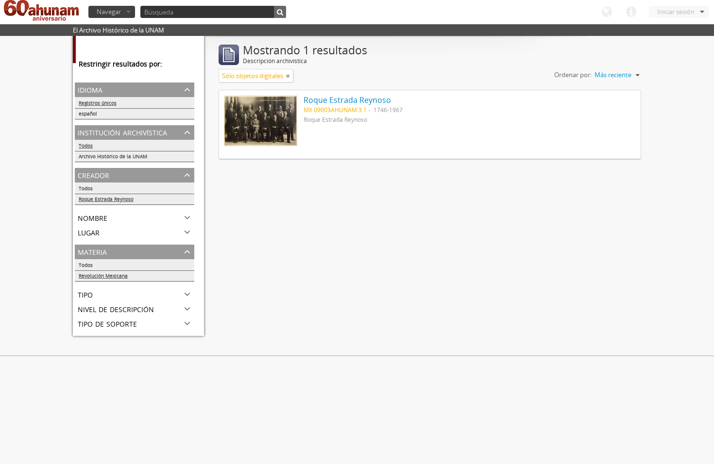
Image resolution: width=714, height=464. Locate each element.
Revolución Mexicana (103, 275)
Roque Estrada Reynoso (106, 199)
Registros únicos (98, 102)
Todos (86, 145)
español (88, 113)
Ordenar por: (573, 74)
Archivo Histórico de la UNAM (113, 156)
